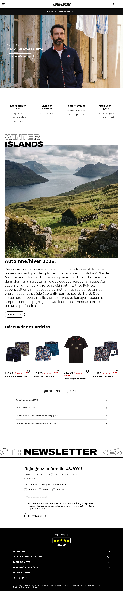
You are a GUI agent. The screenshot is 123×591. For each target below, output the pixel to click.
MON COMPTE (21, 562)
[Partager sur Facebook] (14, 577)
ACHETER (19, 552)
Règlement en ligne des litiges (25, 587)
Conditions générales (59, 585)
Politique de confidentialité (80, 585)
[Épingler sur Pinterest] (27, 577)
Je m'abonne (35, 516)
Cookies (96, 585)
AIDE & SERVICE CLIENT (28, 557)
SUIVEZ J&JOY (21, 573)
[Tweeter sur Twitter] (23, 577)
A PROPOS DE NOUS (25, 567)
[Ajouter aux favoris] (28, 371)
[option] (61, 11)
